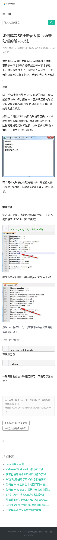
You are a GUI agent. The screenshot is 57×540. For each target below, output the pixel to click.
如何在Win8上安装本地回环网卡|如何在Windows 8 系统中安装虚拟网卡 (28, 484)
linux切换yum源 (15, 464)
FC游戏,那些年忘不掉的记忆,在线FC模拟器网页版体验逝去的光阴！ (28, 479)
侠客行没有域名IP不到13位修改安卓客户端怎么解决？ (28, 474)
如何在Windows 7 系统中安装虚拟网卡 (28, 489)
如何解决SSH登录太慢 (16, 423)
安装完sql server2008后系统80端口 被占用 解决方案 (28, 504)
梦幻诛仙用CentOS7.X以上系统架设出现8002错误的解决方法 (28, 499)
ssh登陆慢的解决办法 (15, 428)
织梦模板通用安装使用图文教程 (23, 510)
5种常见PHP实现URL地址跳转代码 (25, 494)
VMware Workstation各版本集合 (25, 469)
